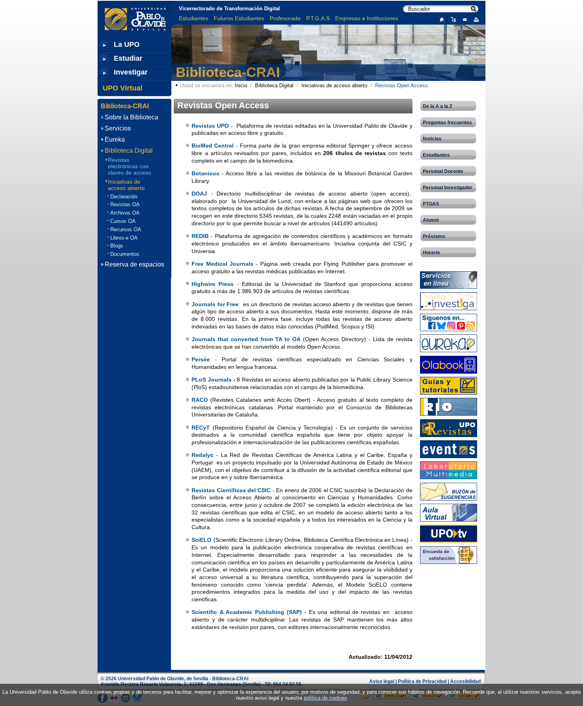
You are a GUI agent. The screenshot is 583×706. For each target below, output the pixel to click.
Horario (431, 252)
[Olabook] (448, 364)
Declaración (123, 197)
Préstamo (434, 236)
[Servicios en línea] (448, 279)
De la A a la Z (437, 106)
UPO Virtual (122, 88)
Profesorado (285, 18)
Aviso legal (381, 681)
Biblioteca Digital (274, 85)
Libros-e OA (124, 238)
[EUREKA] (448, 343)
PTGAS (431, 204)
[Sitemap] (451, 18)
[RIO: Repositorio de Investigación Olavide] (448, 406)
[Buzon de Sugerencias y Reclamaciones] (448, 490)
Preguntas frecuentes (447, 122)
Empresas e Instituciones (366, 18)
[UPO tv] (448, 533)
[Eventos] (448, 448)
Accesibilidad (465, 681)
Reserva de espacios (134, 264)
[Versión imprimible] (474, 18)
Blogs (116, 246)
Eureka (115, 139)
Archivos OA (125, 213)
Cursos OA (123, 221)
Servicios (118, 128)
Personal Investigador (447, 187)
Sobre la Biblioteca (131, 117)
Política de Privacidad (422, 681)
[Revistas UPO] (448, 427)
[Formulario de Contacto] (463, 18)
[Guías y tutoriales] (448, 385)
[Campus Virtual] (448, 512)
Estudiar (128, 58)
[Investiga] (448, 300)
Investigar (131, 72)
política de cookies (325, 698)
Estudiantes (193, 18)
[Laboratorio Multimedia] (448, 469)
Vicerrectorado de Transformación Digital (229, 9)
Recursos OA (125, 229)
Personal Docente (443, 171)
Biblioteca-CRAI (228, 72)
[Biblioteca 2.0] (448, 321)
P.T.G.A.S (318, 18)
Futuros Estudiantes (239, 18)
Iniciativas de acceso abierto (334, 85)
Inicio (241, 85)
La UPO (127, 44)
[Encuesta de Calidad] (448, 554)
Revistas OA (125, 204)
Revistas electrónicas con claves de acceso (129, 166)
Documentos (124, 254)
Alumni (431, 220)
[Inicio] (440, 18)
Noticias (432, 139)
